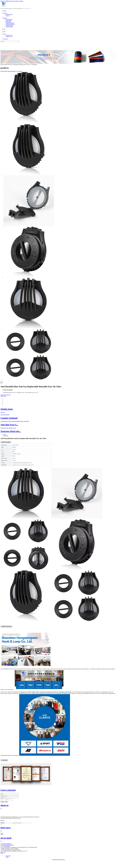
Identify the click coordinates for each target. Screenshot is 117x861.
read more (3, 412)
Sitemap (21, 1)
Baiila (7, 857)
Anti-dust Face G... (9, 424)
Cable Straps (8, 20)
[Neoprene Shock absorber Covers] (8, 428)
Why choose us (9, 14)
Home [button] (4, 10)
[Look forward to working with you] (44, 755)
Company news (9, 35)
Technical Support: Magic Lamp (58, 859)
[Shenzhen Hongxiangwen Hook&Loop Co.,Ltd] (4, 6)
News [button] (4, 34)
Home (2, 71)
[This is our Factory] (26, 666)
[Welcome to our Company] (39, 689)
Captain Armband (9, 418)
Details (4, 434)
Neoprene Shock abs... (11, 431)
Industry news (9, 36)
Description (5, 435)
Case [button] (4, 29)
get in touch (6, 838)
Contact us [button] (5, 38)
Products (5, 71)
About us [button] (5, 13)
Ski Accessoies (9, 19)
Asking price (3, 396)
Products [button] (5, 18)
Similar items (7, 409)
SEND (2, 801)
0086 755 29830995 (5, 1)
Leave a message (8, 790)
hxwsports (8, 855)
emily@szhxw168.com (14, 1)
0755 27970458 (6, 846)
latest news (6, 827)
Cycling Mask (19, 71)
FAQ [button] (4, 31)
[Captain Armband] (5, 414)
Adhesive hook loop (10, 24)
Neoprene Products (10, 23)
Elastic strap (8, 21)
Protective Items (9, 25)
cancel (6, 801)
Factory (7, 15)
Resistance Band (9, 26)
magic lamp (3, 852)
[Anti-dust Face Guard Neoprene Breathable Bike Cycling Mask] (15, 421)
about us (4, 805)
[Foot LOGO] (3, 815)
